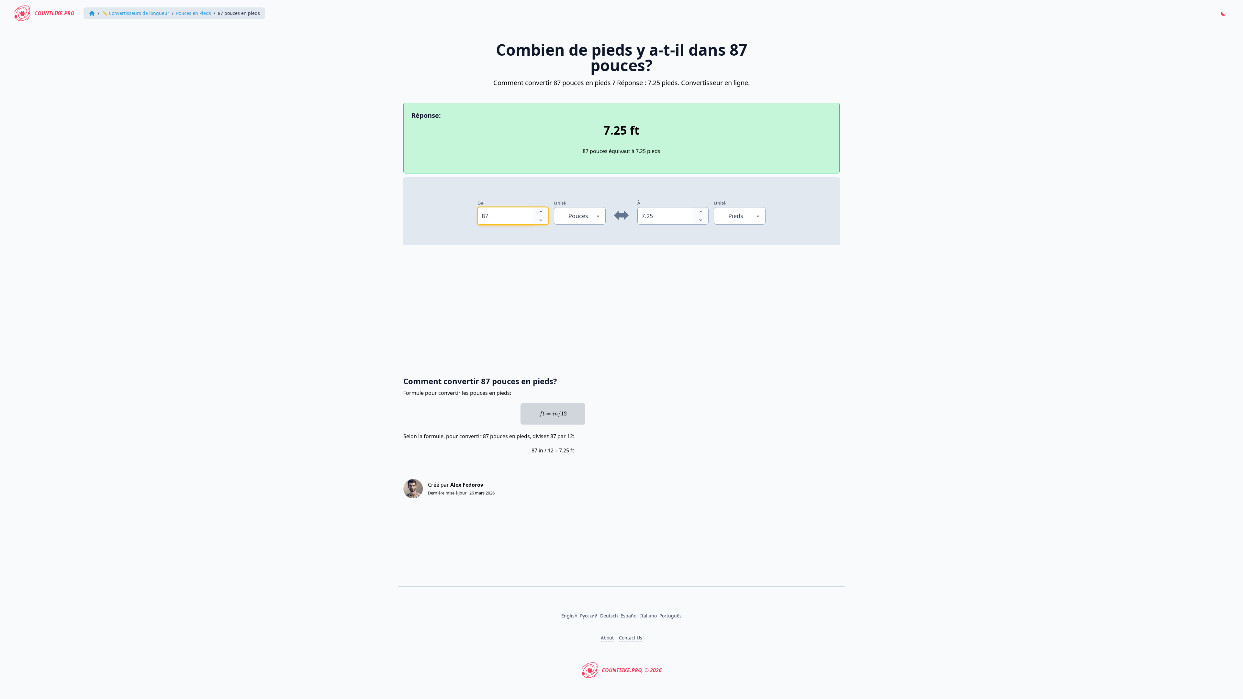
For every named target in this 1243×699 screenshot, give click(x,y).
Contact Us (630, 638)
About (607, 638)
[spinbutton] (505, 216)
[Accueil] (92, 13)
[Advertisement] (597, 307)
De (480, 203)
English (569, 616)
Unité (560, 203)
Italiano (648, 616)
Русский (589, 616)
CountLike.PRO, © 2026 (632, 670)
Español (629, 616)
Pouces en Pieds (193, 13)
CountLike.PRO (54, 13)
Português (670, 616)
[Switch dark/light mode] (1223, 13)
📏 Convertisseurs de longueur (135, 13)
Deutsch (609, 616)
